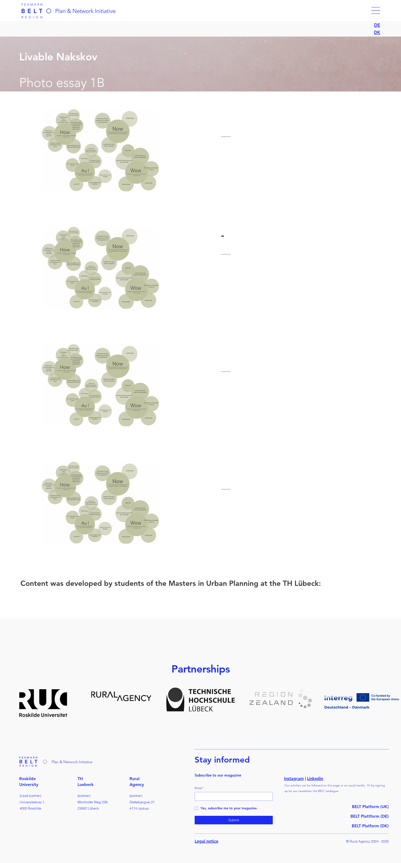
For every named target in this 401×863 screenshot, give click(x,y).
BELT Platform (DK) (370, 825)
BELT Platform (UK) (370, 806)
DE (377, 25)
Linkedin (315, 778)
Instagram (294, 778)
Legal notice (206, 841)
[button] (375, 10)
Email (199, 788)
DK (377, 32)
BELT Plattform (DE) (369, 816)
